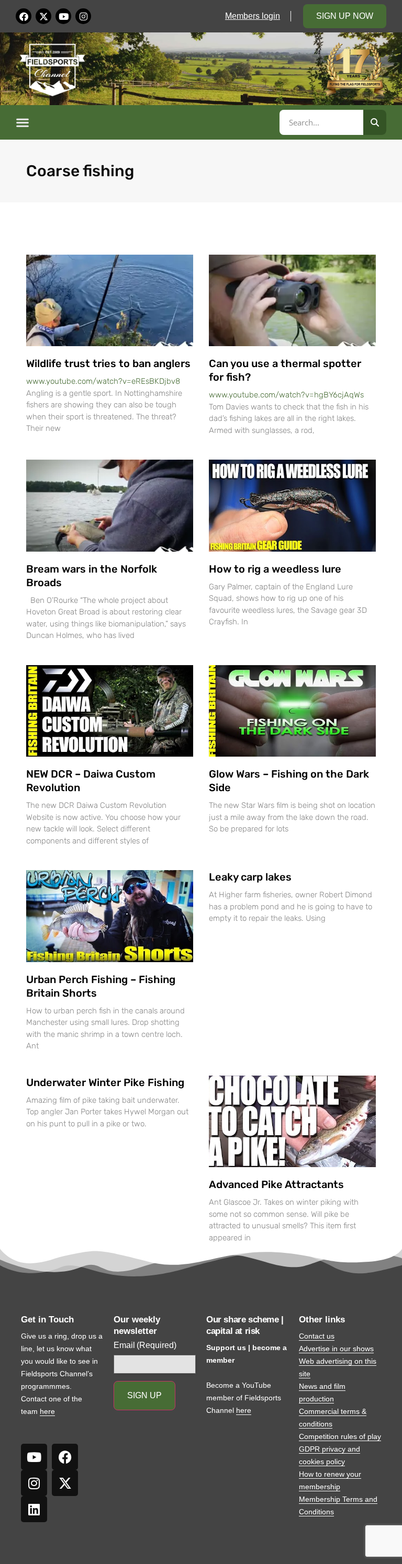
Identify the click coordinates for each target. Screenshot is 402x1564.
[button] (146, 122)
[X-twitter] (43, 16)
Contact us (316, 1336)
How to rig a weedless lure (275, 569)
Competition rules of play (340, 1436)
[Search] (374, 122)
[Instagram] (83, 16)
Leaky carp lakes (250, 877)
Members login (252, 16)
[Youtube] (63, 16)
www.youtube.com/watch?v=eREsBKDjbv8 (103, 381)
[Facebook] (23, 16)
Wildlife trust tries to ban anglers (108, 363)
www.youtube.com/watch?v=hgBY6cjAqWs (286, 394)
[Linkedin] (34, 1509)
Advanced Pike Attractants (276, 1184)
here (47, 1411)
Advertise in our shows (336, 1348)
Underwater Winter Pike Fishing (105, 1082)
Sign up (144, 1395)
